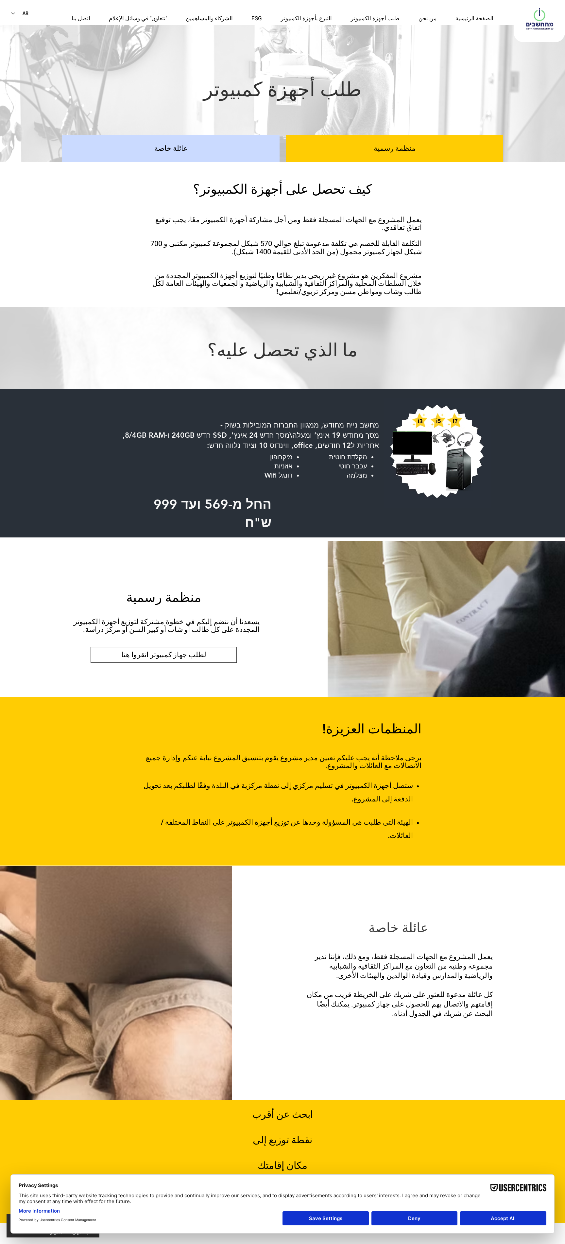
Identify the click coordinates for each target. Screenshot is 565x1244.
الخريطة (365, 995)
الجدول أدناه (413, 1013)
